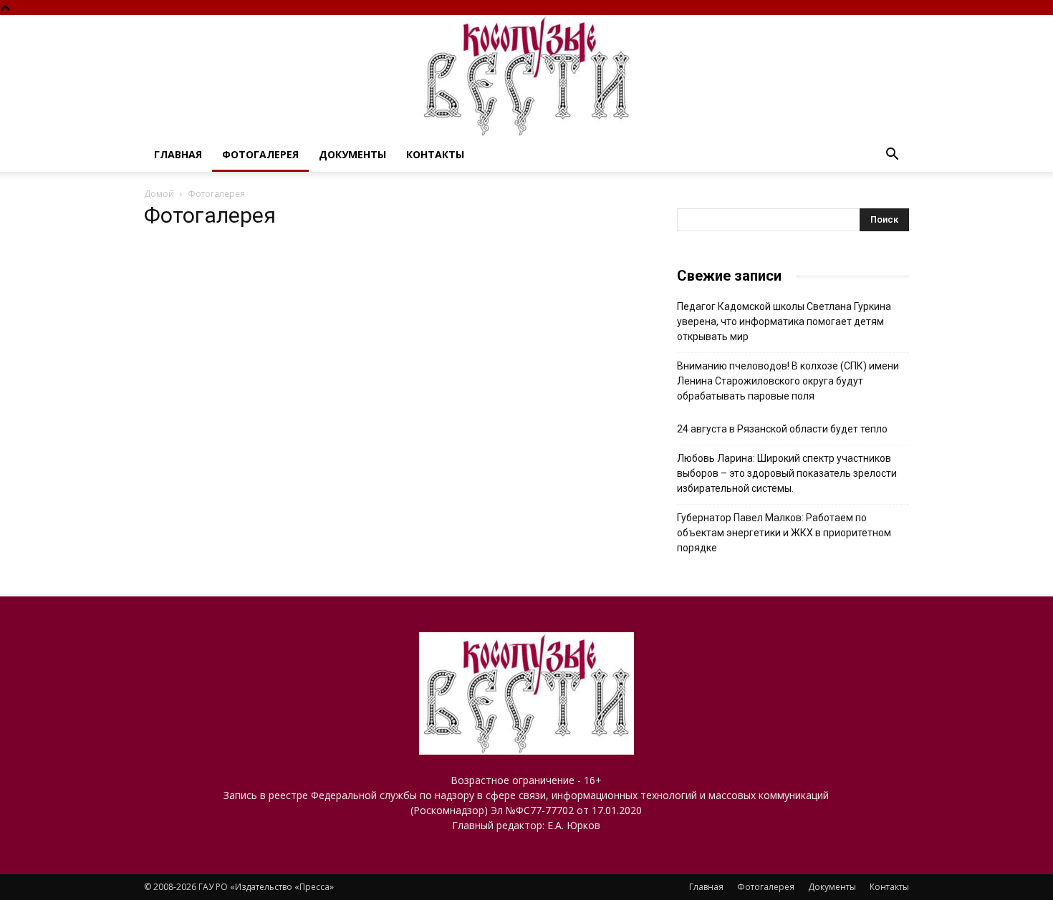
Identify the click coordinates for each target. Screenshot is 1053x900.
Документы (352, 154)
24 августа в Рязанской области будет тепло (782, 429)
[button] (892, 156)
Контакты (435, 154)
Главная (178, 154)
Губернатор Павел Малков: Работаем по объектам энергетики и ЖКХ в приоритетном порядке (784, 532)
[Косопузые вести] (526, 76)
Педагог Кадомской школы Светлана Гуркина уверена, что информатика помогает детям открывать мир (784, 321)
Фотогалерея (260, 154)
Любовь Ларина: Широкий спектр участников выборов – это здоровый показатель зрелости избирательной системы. (787, 473)
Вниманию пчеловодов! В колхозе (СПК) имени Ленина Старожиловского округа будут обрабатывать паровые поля (788, 381)
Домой (159, 194)
